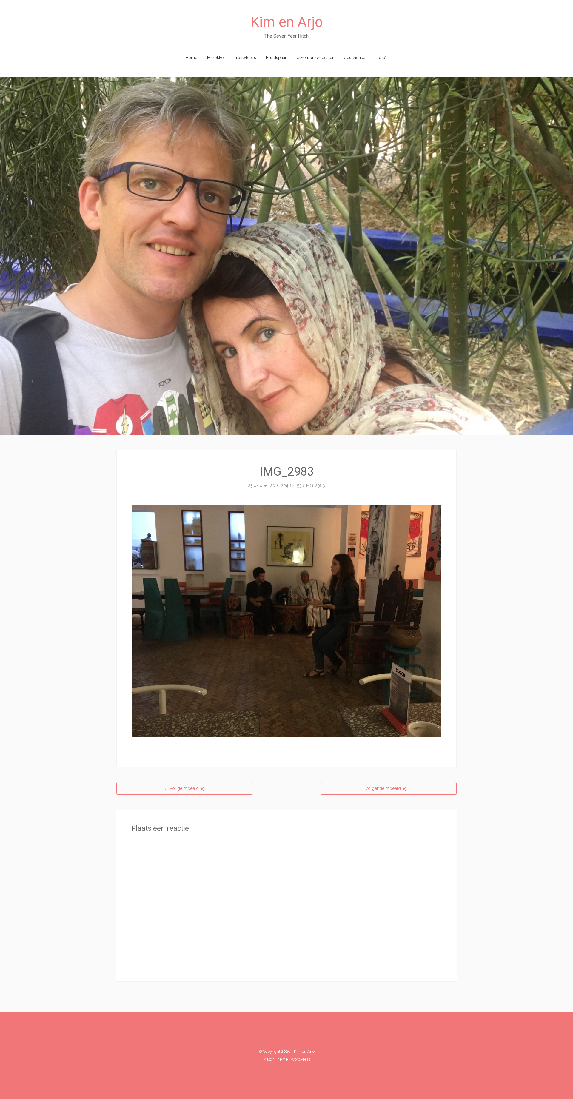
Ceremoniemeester (315, 57)
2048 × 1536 (292, 485)
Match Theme (275, 1059)
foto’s (383, 57)
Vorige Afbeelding (184, 788)
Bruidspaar (276, 57)
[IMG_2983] (286, 620)
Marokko (215, 57)
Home (191, 57)
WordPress (300, 1059)
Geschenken (356, 57)
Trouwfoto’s (245, 57)
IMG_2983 (315, 485)
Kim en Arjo (286, 21)
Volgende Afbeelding (388, 788)
